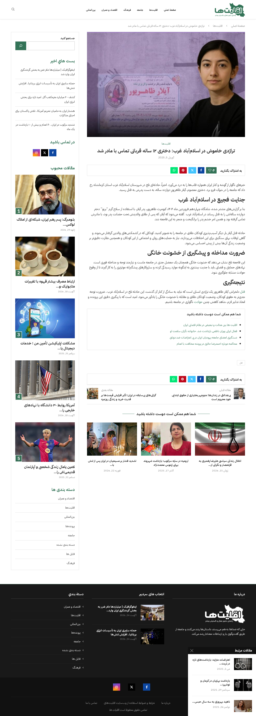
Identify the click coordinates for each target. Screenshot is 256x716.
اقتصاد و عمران (109, 10)
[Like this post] (209, 170)
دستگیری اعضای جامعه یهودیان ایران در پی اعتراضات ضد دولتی (203, 337)
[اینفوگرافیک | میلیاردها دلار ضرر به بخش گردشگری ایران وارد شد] (152, 613)
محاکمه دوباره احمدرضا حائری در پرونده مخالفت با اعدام (207, 344)
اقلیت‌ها (153, 10)
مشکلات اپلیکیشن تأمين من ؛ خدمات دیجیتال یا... (47, 346)
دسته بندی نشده (65, 545)
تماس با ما (91, 703)
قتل (242, 291)
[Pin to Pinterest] (183, 170)
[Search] (13, 10)
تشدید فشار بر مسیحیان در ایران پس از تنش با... (112, 463)
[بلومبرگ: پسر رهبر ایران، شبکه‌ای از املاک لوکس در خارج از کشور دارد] (45, 194)
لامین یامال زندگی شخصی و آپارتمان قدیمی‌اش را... (49, 469)
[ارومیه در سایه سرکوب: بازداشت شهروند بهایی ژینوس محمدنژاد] (166, 439)
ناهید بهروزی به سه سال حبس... (211, 702)
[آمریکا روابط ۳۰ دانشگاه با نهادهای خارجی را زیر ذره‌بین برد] (45, 380)
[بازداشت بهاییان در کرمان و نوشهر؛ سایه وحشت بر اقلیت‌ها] (243, 685)
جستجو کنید (67, 38)
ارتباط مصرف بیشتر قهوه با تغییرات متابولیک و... (50, 284)
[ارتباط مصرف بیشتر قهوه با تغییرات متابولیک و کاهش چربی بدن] (45, 256)
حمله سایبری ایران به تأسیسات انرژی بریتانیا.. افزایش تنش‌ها (116, 632)
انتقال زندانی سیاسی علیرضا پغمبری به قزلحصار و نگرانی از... (220, 463)
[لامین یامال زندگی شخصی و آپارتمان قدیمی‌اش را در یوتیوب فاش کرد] (45, 442)
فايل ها (70, 554)
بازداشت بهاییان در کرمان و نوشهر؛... (215, 683)
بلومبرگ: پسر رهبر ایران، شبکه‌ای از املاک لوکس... (46, 222)
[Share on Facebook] (201, 170)
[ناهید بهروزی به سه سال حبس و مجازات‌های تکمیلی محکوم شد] (243, 706)
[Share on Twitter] (192, 170)
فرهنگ (127, 10)
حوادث (198, 301)
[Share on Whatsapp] (174, 170)
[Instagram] (116, 687)
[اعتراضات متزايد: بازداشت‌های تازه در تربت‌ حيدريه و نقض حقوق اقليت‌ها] (243, 664)
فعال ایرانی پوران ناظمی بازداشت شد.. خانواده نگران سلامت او (203, 331)
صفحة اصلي (170, 10)
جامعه (140, 10)
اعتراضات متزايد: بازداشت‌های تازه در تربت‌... (211, 662)
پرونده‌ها (70, 526)
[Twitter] (131, 687)
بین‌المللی (90, 10)
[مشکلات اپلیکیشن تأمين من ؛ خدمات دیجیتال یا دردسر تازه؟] (45, 318)
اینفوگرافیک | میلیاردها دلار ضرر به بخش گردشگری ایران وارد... (117, 609)
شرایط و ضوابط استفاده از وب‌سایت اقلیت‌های (129, 703)
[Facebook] (146, 687)
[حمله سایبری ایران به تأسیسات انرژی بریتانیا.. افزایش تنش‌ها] (152, 636)
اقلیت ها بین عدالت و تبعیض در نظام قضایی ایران (210, 325)
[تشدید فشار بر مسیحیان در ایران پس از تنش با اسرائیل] (112, 439)
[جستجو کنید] (20, 46)
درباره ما (165, 703)
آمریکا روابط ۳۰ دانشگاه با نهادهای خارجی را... (49, 408)
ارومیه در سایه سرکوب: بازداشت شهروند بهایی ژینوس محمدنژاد (165, 463)
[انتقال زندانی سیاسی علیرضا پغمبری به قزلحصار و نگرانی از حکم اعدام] (220, 439)
